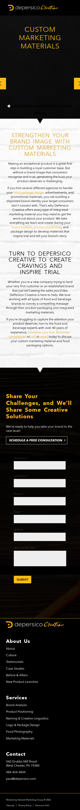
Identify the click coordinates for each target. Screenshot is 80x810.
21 (71, 106)
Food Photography (19, 731)
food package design (29, 192)
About (10, 648)
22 (35, 113)
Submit (22, 579)
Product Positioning (19, 711)
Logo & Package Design (23, 725)
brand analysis (22, 227)
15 (52, 106)
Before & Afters (17, 675)
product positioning (48, 227)
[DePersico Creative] (33, 8)
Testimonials (14, 662)
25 (44, 113)
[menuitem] (10, 805)
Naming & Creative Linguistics (27, 718)
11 (40, 106)
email (44, 336)
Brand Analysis (16, 705)
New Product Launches (22, 682)
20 (68, 106)
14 (49, 106)
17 (58, 106)
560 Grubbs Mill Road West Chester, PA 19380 (22, 763)
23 (38, 113)
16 (55, 106)
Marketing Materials (20, 738)
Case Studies (15, 668)
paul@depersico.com (21, 779)
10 (37, 106)
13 (46, 106)
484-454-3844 (15, 772)
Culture (11, 655)
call (33, 336)
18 (61, 106)
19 (64, 106)
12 (43, 106)
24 (41, 113)
